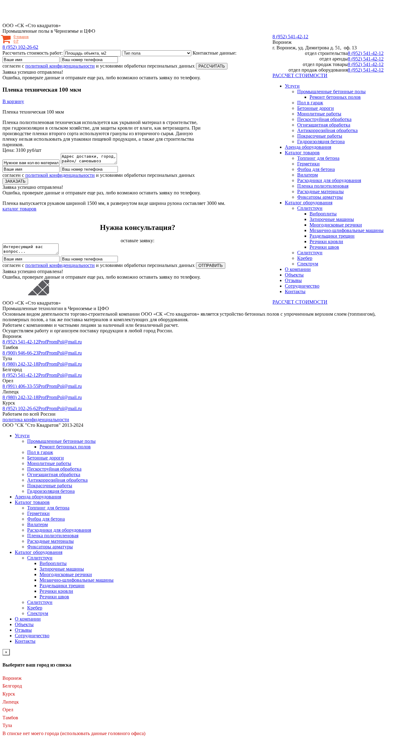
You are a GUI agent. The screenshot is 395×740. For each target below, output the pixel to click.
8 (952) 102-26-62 (20, 47)
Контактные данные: (214, 53)
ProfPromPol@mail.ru (60, 341)
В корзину (13, 101)
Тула (7, 725)
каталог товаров (19, 208)
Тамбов (10, 717)
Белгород (12, 685)
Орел (7, 709)
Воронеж (282, 42)
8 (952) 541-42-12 (290, 36)
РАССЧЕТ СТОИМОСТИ (299, 75)
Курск (8, 693)
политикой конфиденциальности (60, 66)
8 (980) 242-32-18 (20, 364)
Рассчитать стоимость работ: (32, 53)
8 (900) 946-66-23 (20, 352)
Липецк (10, 702)
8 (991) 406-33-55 (20, 386)
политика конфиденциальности (35, 419)
